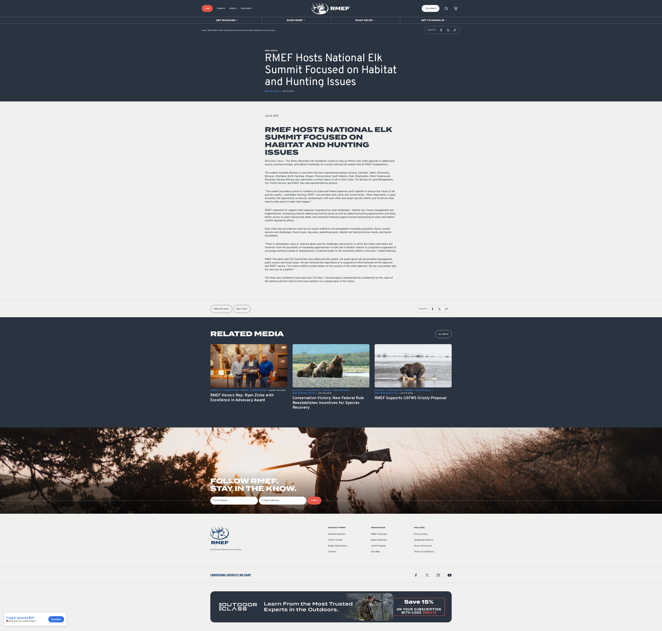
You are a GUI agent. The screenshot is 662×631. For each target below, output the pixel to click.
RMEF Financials (379, 534)
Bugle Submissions (337, 546)
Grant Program (378, 546)
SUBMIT (314, 500)
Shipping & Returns (423, 540)
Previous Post (221, 309)
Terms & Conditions (424, 551)
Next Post (242, 309)
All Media (444, 334)
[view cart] (455, 8)
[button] (441, 30)
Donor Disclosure (423, 546)
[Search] (446, 8)
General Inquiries (336, 534)
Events (233, 8)
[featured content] (331, 606)
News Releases (272, 91)
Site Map (375, 551)
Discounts (246, 8)
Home (204, 30)
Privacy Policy (421, 534)
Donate (221, 8)
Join (207, 8)
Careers (332, 551)
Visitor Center (335, 540)
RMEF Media (212, 30)
